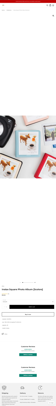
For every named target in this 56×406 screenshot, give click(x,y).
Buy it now (28, 314)
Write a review (28, 354)
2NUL (3, 286)
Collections (8, 10)
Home (3, 10)
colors (4, 300)
